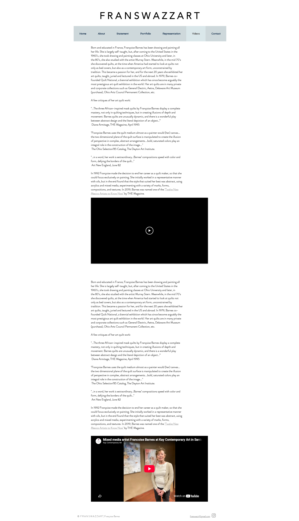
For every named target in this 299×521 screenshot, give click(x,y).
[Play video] (149, 231)
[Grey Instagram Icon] (213, 515)
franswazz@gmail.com (200, 516)
